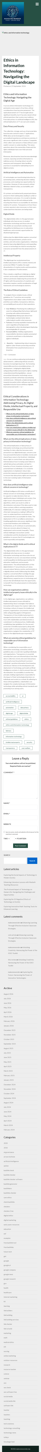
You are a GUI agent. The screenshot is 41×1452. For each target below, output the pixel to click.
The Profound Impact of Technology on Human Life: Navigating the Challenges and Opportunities (19, 892)
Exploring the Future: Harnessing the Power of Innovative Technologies (20, 975)
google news (8, 1274)
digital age (9, 713)
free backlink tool (10, 1243)
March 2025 (8, 1071)
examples (7, 1238)
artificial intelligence (12, 702)
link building (8, 1315)
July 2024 (7, 1107)
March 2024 (8, 1125)
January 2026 (9, 1026)
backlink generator (10, 1184)
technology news (10, 1433)
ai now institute (9, 1157)
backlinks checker (10, 1193)
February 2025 (9, 1075)
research (7, 1365)
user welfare (26, 748)
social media (8, 1396)
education (7, 1229)
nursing (6, 1351)
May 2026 (7, 1008)
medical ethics (9, 1342)
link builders (8, 1311)
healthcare (7, 1292)
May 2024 (7, 1116)
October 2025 (9, 1039)
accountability (10, 696)
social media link (9, 1401)
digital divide (24, 713)
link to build (8, 1329)
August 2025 (8, 1048)
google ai (7, 1265)
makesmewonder (14, 923)
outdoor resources (10, 1360)
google (6, 1261)
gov (5, 1283)
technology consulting (12, 1428)
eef (5, 1234)
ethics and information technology (17, 725)
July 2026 (7, 998)
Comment (8, 772)
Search (7, 855)
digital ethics (8, 1216)
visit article (12, 935)
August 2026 (8, 994)
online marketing (10, 1356)
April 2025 (7, 1066)
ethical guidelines (12, 719)
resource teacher (10, 1369)
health (6, 1288)
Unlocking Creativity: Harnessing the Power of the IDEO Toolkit (22, 950)
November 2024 (10, 1089)
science (6, 1374)
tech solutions (9, 1424)
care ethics (8, 1197)
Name (6, 803)
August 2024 (8, 1103)
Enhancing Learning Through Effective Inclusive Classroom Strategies (22, 926)
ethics (26, 719)
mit (5, 1347)
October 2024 (9, 1093)
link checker (8, 1324)
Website (7, 824)
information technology (14, 736)
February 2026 (9, 1021)
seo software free (10, 1392)
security (29, 742)
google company (10, 1270)
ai (22, 696)
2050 (6, 1148)
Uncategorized (9, 1442)
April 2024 (7, 1121)
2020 (6, 1143)
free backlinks (9, 1247)
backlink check (9, 1170)
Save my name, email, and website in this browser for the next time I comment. (22, 833)
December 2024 (9, 1085)
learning (7, 1306)
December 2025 (9, 1030)
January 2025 (9, 1080)
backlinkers (8, 1188)
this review (12, 960)
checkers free (8, 1211)
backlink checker (9, 1175)
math (5, 1338)
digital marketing (10, 1220)
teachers (7, 1415)
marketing (7, 1333)
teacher (6, 1410)
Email (6, 814)
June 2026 (7, 1003)
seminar (6, 1378)
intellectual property (13, 742)
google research (10, 1279)
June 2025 (7, 1057)
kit (5, 1301)
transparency (10, 748)
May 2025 (7, 1062)
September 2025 (10, 1044)
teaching (7, 1419)
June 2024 (7, 1112)
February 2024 (9, 1130)
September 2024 (10, 1098)
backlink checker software (13, 1179)
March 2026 (8, 1017)
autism (6, 1166)
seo (5, 1383)
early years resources (11, 1225)
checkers (7, 1207)
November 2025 (10, 1035)
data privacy (24, 707)
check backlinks (9, 1202)
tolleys (6, 1437)
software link (8, 1406)
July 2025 (7, 1053)
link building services (11, 1320)
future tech (8, 1252)
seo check (7, 1387)
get (5, 1256)
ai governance (9, 1152)
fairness (8, 731)
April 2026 (7, 1012)
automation (10, 707)
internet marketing (10, 1297)
